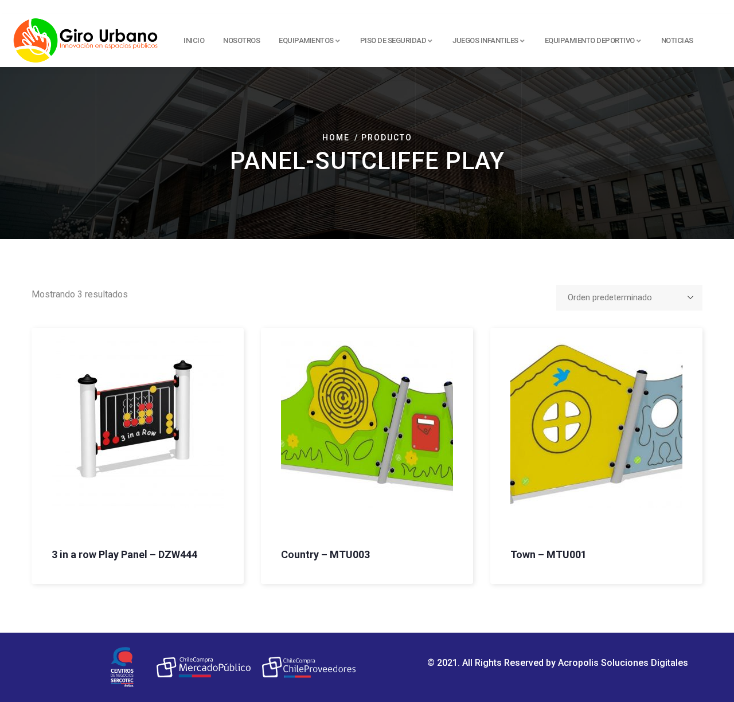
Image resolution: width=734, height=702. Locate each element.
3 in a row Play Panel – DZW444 (124, 554)
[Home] (86, 38)
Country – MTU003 (325, 554)
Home (336, 137)
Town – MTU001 (548, 554)
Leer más (39, 469)
